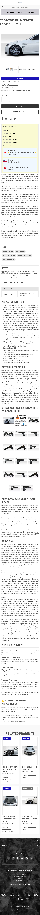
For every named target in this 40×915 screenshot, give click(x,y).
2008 (21, 293)
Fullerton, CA (12, 169)
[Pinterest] (15, 118)
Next (37, 69)
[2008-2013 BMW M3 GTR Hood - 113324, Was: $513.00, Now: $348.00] (29, 751)
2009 (24, 293)
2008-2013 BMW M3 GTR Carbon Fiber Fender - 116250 (10, 769)
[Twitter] (11, 118)
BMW (5, 294)
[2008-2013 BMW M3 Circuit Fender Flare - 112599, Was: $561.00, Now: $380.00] (29, 801)
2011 (32, 293)
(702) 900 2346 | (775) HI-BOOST (20, 884)
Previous (2, 69)
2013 (24, 295)
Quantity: (4, 95)
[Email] (6, 118)
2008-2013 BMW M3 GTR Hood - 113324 (29, 768)
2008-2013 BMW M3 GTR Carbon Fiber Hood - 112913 (10, 819)
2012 (21, 295)
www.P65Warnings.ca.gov (17, 721)
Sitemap (20, 910)
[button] (24, 90)
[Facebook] (2, 118)
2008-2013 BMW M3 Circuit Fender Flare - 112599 (29, 819)
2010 (28, 293)
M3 (12, 294)
